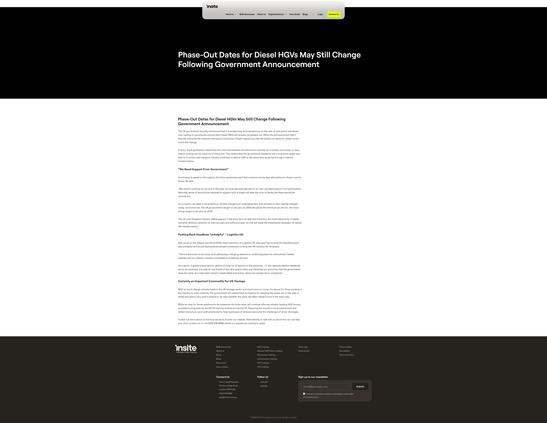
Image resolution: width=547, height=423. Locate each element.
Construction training (267, 359)
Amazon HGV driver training (269, 351)
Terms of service (346, 355)
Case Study (295, 14)
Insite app (302, 347)
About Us (261, 14)
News (218, 355)
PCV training (263, 367)
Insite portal (303, 351)
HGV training (263, 347)
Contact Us (334, 14)
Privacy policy (345, 347)
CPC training (263, 363)
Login (320, 14)
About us (220, 351)
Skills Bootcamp (246, 14)
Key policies (344, 351)
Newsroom (221, 363)
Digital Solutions (276, 14)
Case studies (222, 367)
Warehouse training (266, 355)
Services (230, 14)
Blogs (305, 14)
